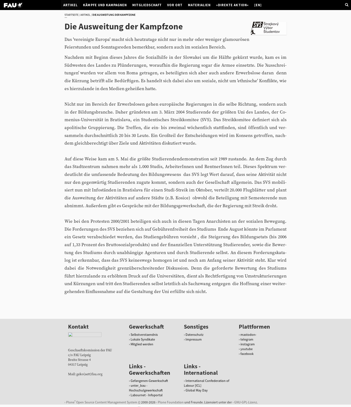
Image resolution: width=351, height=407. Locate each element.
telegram (246, 339)
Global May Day (197, 390)
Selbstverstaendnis (144, 334)
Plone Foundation (171, 402)
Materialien (199, 5)
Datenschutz (194, 334)
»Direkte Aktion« (232, 5)
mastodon (247, 334)
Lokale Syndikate (143, 339)
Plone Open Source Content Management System (101, 402)
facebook (247, 354)
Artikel (70, 5)
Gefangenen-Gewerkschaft (149, 381)
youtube (246, 349)
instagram (247, 344)
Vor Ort (174, 5)
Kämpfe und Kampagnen (105, 5)
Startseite (71, 14)
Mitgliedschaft (147, 5)
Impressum (194, 339)
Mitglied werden (142, 344)
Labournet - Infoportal (147, 395)
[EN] (258, 5)
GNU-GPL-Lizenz (245, 402)
